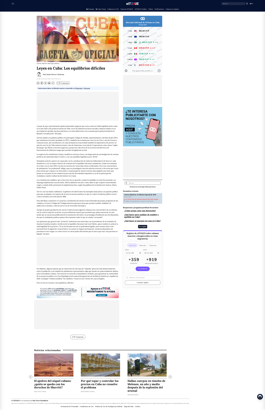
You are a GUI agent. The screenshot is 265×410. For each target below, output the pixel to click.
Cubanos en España (172, 9)
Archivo (137, 406)
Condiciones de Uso (86, 406)
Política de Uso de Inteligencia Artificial (108, 406)
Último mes (152, 245)
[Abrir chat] (260, 397)
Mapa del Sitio (129, 406)
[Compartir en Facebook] (41, 83)
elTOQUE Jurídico (141, 9)
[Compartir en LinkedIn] (49, 83)
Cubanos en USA (113, 9)
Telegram (87, 88)
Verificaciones (159, 9)
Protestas (91, 9)
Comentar (63, 83)
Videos (150, 9)
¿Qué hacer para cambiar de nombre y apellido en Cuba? (141, 216)
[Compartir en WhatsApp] (38, 83)
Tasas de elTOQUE (126, 9)
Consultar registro (143, 282)
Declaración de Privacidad (69, 406)
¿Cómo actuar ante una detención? (140, 211)
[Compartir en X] (45, 83)
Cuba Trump (101, 9)
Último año (142, 245)
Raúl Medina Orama (88, 391)
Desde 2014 (132, 245)
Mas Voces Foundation (40, 401)
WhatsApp (78, 88)
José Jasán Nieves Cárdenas (53, 74)
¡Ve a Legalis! (142, 226)
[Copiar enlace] (53, 83)
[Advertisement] (78, 106)
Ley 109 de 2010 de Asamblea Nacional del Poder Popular (141, 199)
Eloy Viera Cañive (40, 391)
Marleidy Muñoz (133, 395)
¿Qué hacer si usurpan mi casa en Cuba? (142, 221)
